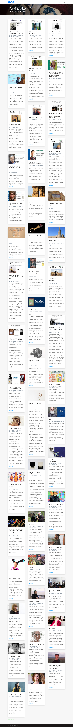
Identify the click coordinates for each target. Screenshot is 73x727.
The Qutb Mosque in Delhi (36, 199)
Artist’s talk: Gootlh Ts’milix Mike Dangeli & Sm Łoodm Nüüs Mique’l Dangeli (16, 530)
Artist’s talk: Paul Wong (55, 32)
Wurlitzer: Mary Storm (35, 309)
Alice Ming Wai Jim (34, 601)
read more (11, 69)
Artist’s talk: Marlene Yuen (56, 384)
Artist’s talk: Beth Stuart (55, 151)
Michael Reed (52, 419)
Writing (16, 207)
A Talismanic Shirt (13, 240)
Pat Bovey (52, 628)
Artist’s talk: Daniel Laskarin (36, 644)
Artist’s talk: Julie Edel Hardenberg (35, 473)
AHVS (11, 241)
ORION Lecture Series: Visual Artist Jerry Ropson (15, 338)
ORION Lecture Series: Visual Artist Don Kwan (15, 387)
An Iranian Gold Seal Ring (35, 236)
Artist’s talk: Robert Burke (56, 504)
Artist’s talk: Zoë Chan (14, 124)
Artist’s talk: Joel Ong (14, 656)
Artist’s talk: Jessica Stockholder (54, 460)
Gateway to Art (59, 2)
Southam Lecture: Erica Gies (36, 686)
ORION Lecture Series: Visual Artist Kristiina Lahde (16, 32)
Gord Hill (31, 567)
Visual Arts (16, 36)
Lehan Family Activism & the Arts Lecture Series (56, 80)
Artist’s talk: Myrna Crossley (36, 117)
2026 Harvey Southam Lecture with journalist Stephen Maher (14, 167)
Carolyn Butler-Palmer (15, 618)
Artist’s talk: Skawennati (15, 572)
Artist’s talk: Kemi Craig (55, 547)
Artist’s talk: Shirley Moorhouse (34, 32)
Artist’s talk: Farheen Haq (15, 694)
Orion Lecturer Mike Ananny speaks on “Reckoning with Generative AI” (16, 87)
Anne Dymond (12, 616)
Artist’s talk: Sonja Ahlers (15, 428)
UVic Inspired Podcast (59, 421)
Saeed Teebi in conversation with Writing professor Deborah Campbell (36, 271)
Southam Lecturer (13, 172)
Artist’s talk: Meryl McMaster (54, 279)
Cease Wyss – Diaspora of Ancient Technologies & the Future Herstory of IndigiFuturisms (56, 74)
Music (35, 166)
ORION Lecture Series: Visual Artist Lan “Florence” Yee (16, 277)
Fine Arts (16, 92)
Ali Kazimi (31, 524)
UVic (54, 2)
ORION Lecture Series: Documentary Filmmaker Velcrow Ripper (55, 667)
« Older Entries (11, 719)
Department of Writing (15, 170)
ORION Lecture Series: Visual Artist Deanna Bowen (56, 328)
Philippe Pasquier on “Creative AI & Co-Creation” (36, 162)
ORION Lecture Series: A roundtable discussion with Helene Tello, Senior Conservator (56, 115)
